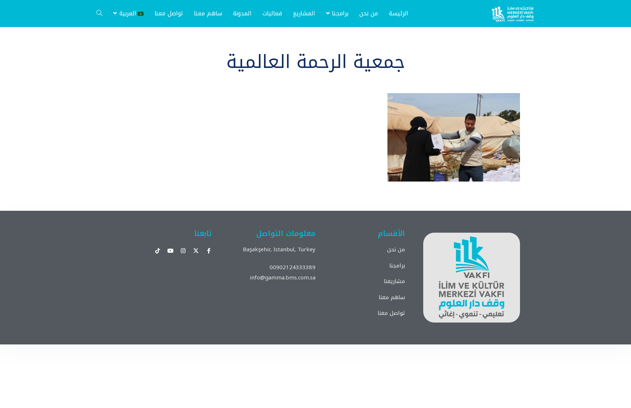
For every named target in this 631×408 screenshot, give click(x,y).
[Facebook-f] (208, 250)
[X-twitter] (196, 250)
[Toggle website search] (99, 13)
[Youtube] (170, 250)
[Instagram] (183, 250)
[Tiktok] (157, 250)
